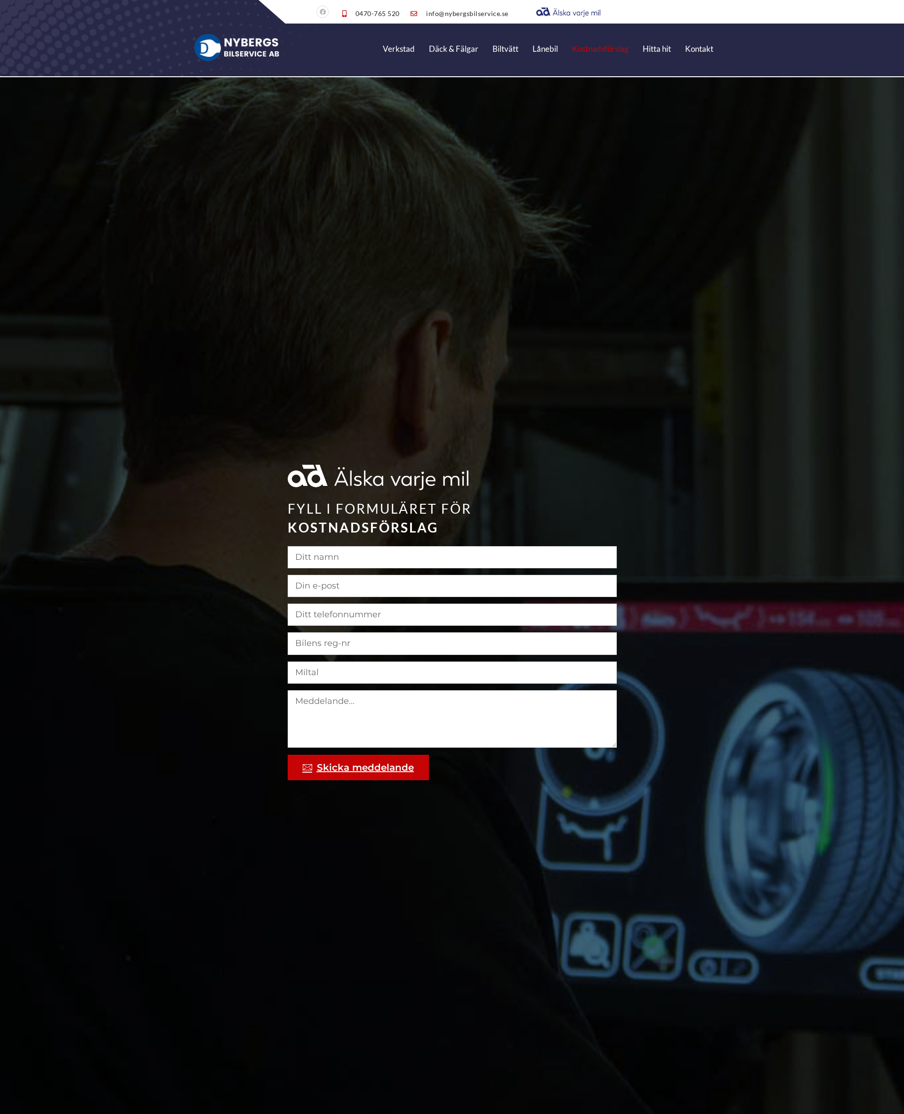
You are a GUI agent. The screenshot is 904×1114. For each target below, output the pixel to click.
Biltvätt (505, 49)
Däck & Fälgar (453, 49)
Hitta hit (657, 49)
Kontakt (699, 49)
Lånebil (545, 49)
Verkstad (399, 49)
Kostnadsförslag (600, 49)
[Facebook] (322, 12)
